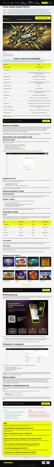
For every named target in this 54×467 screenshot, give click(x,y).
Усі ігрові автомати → (27, 285)
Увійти (50, 2)
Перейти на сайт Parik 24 (43, 17)
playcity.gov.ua (39, 133)
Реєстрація (45, 2)
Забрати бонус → (45, 403)
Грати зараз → (46, 120)
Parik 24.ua (43, 20)
